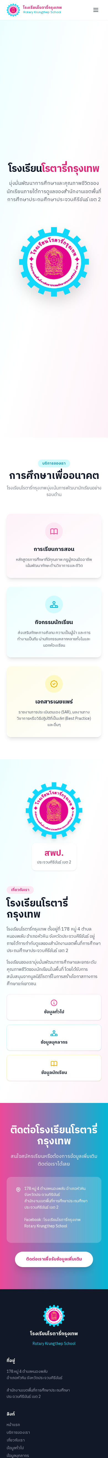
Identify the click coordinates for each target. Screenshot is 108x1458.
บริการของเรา (18, 1432)
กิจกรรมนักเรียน (54, 622)
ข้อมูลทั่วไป (15, 1448)
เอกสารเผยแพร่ (54, 702)
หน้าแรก (13, 1425)
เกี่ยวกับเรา (16, 1440)
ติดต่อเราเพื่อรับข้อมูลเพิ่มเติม (54, 1259)
